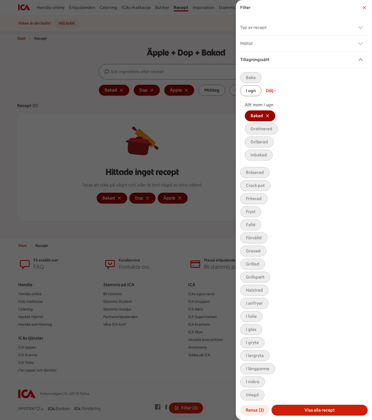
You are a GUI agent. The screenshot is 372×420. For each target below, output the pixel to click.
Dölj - (271, 90)
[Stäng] (364, 7)
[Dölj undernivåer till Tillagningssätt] (362, 59)
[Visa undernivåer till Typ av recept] (362, 27)
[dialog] (304, 210)
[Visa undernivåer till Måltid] (362, 43)
